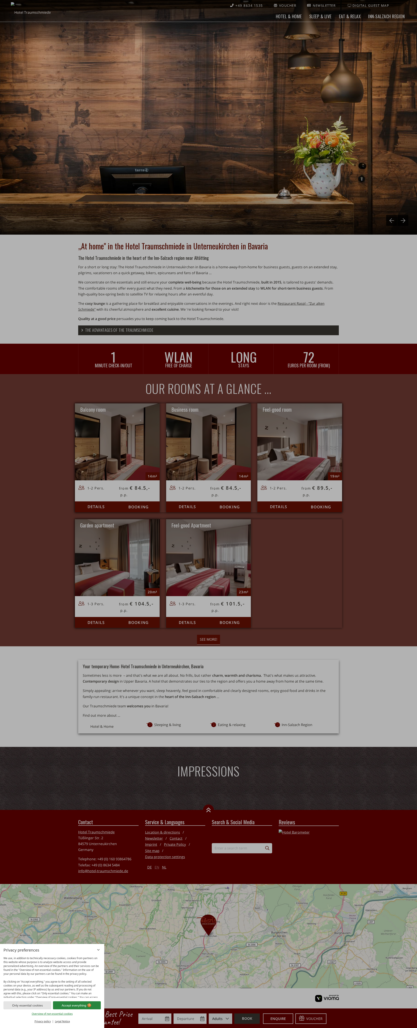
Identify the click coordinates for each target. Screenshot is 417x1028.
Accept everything (74, 1005)
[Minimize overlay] (98, 950)
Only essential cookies (27, 1005)
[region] (52, 976)
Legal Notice (62, 1021)
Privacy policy (43, 1021)
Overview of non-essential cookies (52, 1014)
